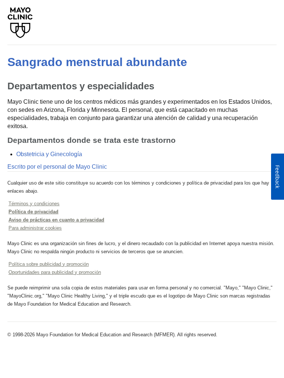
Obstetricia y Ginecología (49, 154)
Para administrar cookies (35, 228)
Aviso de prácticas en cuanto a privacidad (56, 220)
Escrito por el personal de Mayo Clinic (57, 167)
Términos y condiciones (34, 203)
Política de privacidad (33, 211)
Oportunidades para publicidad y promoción (55, 272)
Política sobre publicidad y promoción (49, 264)
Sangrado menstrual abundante (97, 62)
